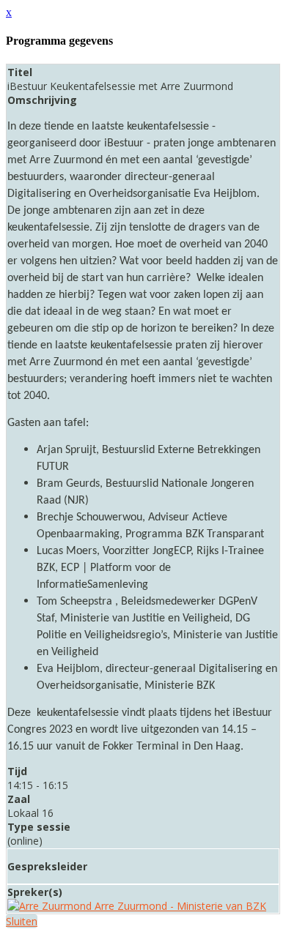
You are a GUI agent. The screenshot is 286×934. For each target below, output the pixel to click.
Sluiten (21, 921)
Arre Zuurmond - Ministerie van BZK (179, 906)
